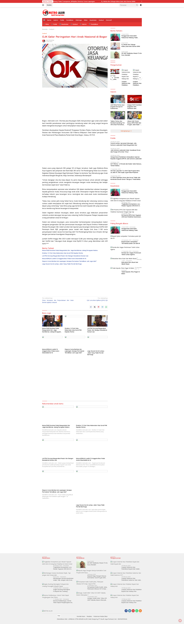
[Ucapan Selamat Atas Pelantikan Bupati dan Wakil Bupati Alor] (126, 563)
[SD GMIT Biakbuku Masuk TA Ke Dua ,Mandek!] (115, 54)
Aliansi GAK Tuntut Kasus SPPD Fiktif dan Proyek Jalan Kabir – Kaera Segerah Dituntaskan (134, 123)
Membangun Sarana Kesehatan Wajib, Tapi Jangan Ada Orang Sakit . (63, 579)
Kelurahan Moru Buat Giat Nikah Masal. (130, 263)
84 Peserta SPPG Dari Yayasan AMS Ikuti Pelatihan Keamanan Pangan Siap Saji (131, 216)
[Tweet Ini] (94, 307)
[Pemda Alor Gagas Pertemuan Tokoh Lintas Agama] (126, 248)
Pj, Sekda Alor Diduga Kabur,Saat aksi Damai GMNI (101, 1)
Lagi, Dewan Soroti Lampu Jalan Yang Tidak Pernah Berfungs (62, 264)
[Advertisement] (75, 104)
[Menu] (43, 5)
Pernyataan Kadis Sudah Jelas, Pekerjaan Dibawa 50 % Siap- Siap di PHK (97, 588)
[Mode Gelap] (141, 5)
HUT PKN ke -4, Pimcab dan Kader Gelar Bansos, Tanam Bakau (125, 164)
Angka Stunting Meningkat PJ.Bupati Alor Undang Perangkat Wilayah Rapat (61, 590)
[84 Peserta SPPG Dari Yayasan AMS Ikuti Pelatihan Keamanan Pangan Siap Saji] (126, 211)
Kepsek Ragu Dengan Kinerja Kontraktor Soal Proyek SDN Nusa (96, 577)
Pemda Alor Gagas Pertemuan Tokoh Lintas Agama (131, 253)
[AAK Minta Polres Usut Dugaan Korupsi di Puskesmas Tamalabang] (117, 99)
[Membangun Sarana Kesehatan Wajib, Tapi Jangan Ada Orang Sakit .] (58, 574)
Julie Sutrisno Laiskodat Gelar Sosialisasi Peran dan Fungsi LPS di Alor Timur (125, 151)
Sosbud (101, 20)
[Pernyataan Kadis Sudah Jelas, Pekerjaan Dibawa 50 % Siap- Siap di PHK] (92, 583)
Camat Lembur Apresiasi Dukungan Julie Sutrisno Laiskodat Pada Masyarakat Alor (123, 144)
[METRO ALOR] (53, 12)
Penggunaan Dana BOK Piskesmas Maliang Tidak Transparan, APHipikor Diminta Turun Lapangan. (131, 37)
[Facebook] (126, 611)
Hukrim (55, 20)
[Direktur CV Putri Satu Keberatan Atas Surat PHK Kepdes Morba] (75, 321)
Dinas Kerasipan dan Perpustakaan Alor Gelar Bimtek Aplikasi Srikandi (58, 300)
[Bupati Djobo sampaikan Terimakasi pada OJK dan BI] (126, 237)
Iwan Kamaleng (50, 40)
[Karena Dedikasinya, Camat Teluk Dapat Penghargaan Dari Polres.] (58, 596)
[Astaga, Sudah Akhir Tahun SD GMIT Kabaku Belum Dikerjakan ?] (92, 594)
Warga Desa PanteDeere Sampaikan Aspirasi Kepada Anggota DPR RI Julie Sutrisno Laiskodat (126, 158)
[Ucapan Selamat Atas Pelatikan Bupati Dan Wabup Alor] (114, 71)
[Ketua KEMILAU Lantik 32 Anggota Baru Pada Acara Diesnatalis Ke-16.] (52, 341)
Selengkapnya (125, 131)
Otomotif (109, 20)
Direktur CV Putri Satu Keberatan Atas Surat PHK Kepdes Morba (62, 253)
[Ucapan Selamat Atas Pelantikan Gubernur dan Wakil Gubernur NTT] (126, 574)
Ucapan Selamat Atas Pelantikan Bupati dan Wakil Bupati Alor (130, 568)
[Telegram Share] (102, 307)
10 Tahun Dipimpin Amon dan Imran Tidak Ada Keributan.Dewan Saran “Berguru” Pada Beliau (125, 178)
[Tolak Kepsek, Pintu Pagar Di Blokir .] (122, 268)
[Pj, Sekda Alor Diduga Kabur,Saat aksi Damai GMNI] (115, 46)
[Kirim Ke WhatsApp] (106, 307)
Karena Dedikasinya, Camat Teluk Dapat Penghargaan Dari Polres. (63, 601)
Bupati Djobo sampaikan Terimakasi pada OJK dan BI (131, 242)
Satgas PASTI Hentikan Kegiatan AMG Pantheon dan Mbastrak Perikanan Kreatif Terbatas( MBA (134, 106)
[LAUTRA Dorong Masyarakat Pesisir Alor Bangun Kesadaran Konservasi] (97, 321)
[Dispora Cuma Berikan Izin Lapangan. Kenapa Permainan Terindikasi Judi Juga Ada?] (75, 341)
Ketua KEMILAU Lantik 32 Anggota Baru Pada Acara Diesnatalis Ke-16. (64, 258)
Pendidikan (69, 20)
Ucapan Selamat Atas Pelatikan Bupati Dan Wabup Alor (114, 77)
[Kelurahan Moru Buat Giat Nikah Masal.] (123, 258)
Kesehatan (93, 20)
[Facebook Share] (90, 307)
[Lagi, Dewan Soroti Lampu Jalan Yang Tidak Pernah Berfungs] (97, 342)
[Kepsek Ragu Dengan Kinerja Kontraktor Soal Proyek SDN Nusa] (92, 571)
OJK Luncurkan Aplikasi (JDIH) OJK (97, 299)
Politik (62, 20)
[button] (137, 5)
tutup (59, 615)
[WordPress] (129, 611)
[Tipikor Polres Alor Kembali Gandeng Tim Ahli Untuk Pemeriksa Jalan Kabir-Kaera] (117, 115)
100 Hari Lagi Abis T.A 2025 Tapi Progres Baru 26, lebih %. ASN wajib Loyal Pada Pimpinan (125, 171)
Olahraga (79, 20)
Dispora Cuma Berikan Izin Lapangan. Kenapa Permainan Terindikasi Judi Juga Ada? (69, 261)
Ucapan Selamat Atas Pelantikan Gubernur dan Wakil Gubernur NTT (131, 579)
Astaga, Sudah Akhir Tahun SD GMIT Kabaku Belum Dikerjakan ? (97, 599)
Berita (49, 20)
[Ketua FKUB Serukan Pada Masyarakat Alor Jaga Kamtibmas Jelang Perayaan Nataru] (52, 321)
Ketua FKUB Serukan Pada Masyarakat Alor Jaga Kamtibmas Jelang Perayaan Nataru (70, 250)
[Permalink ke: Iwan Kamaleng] (43, 41)
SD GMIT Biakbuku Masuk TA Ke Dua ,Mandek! (139, 1)
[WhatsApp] (136, 611)
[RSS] (140, 611)
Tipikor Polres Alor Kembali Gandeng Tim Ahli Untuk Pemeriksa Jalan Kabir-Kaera (117, 123)
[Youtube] (133, 611)
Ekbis (85, 20)
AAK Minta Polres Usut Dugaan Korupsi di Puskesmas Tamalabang (117, 106)
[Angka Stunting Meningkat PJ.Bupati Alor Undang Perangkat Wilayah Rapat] (58, 585)
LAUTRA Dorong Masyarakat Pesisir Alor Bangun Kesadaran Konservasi (65, 256)
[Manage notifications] (180, 620)
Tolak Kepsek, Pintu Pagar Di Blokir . (131, 272)
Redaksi (49, 5)
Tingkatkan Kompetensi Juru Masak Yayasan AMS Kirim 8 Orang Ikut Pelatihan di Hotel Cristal (131, 205)
